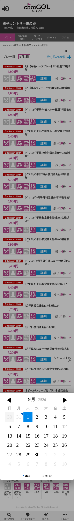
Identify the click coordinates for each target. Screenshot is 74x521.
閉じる (48, 476)
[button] (8, 400)
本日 (27, 476)
